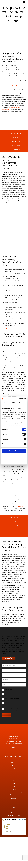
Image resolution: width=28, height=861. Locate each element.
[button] (24, 2)
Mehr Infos (21, 819)
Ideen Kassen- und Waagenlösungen (14, 792)
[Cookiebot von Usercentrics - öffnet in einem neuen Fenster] (19, 399)
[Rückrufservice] (10, 149)
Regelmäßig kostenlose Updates (12, 328)
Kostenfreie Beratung (16, 133)
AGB (14, 807)
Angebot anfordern (16, 141)
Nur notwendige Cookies (14, 461)
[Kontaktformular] (10, 145)
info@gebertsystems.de (16, 743)
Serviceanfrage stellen (14, 759)
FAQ (14, 768)
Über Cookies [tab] (22, 402)
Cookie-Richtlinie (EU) (14, 815)
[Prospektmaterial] (10, 137)
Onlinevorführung (14, 765)
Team (14, 786)
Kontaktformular (16, 145)
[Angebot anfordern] (9, 141)
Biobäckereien (21, 506)
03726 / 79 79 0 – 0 (16, 741)
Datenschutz (14, 812)
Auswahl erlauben (14, 456)
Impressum (14, 810)
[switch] (24, 434)
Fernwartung (14, 762)
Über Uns (14, 789)
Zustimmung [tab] (5, 402)
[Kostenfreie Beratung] (9, 133)
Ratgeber (14, 783)
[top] (13, 2)
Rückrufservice (16, 149)
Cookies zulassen (14, 451)
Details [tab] (14, 402)
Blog (14, 780)
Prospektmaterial (16, 137)
